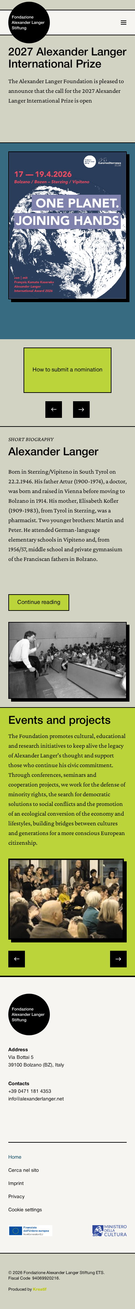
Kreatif (39, 1289)
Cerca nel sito (23, 1170)
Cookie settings (25, 1210)
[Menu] (123, 22)
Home (14, 1157)
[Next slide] (81, 409)
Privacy (16, 1197)
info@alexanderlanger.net (36, 1099)
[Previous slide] (16, 959)
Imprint (16, 1183)
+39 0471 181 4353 (29, 1091)
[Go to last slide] (53, 409)
